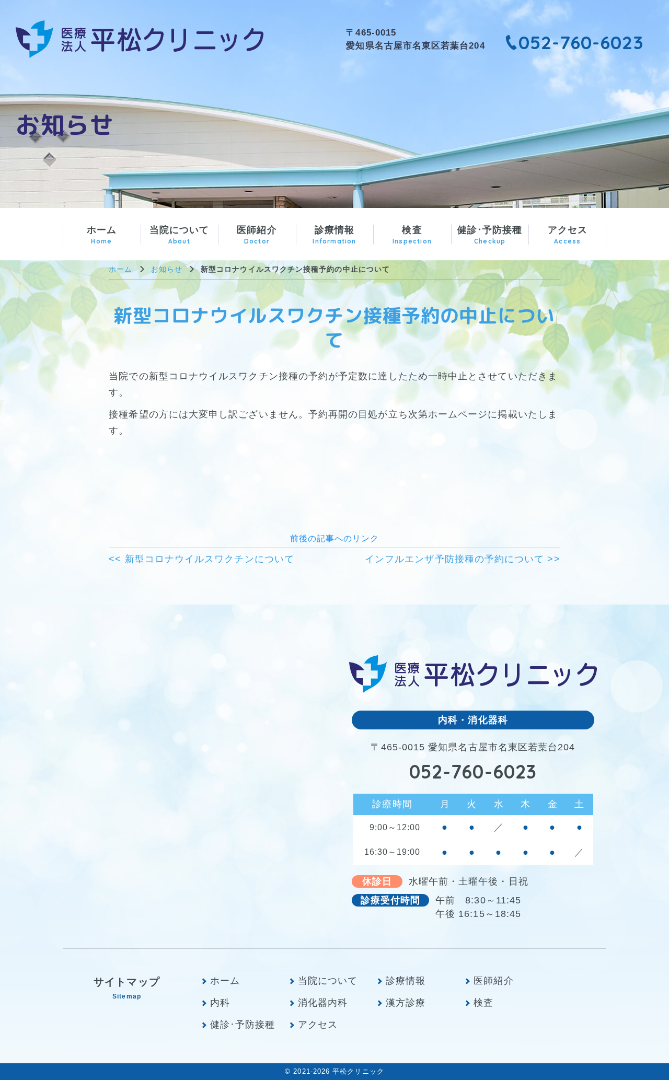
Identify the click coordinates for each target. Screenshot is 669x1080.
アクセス (567, 235)
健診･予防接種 (490, 235)
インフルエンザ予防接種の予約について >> (462, 559)
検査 (412, 235)
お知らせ (166, 269)
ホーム (102, 235)
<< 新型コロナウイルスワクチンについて (201, 559)
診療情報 (334, 235)
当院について (179, 235)
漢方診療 (405, 1002)
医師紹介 (256, 235)
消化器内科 (323, 1002)
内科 (220, 1002)
